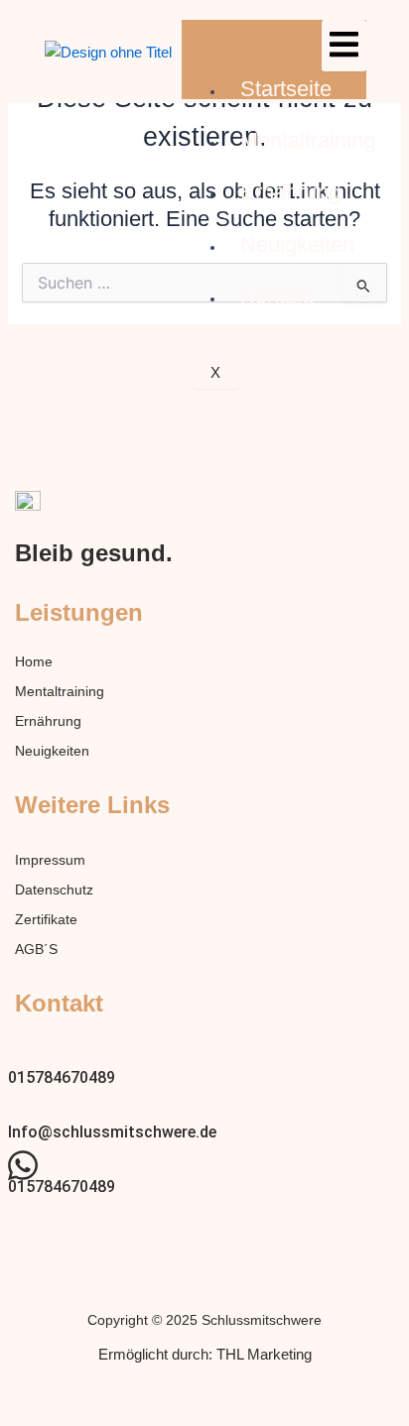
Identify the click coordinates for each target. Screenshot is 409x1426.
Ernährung (290, 191)
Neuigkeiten (297, 244)
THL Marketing (264, 1355)
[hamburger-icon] (344, 45)
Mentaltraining (307, 140)
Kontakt (277, 296)
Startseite (286, 88)
